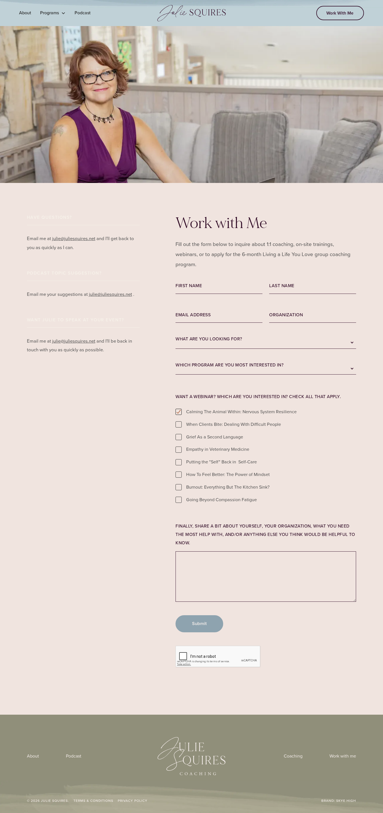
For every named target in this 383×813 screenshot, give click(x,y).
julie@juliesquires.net (73, 238)
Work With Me (340, 13)
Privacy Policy (132, 800)
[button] (53, 12)
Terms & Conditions (93, 800)
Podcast (83, 13)
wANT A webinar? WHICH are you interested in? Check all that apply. (258, 396)
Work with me (342, 756)
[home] (192, 13)
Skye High (346, 800)
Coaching (293, 756)
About (25, 13)
